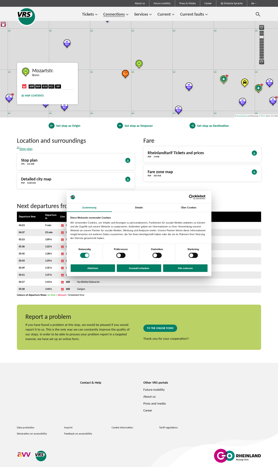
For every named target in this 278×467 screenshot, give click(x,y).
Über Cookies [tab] (188, 207)
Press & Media (187, 3)
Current (164, 14)
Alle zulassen (185, 268)
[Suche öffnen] (258, 14)
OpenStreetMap (242, 116)
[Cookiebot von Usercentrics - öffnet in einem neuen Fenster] (194, 197)
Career (208, 3)
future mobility (162, 3)
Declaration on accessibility (32, 433)
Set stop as (68, 125)
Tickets (88, 14)
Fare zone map (160, 171)
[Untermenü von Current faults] (206, 14)
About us (140, 3)
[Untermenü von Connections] (127, 14)
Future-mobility (154, 389)
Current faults (192, 14)
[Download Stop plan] (24, 148)
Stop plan (29, 160)
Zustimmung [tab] (89, 207)
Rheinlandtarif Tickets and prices (176, 152)
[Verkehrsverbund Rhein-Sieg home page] (26, 16)
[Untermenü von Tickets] (96, 14)
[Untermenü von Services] (150, 14)
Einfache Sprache (233, 3)
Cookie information (122, 427)
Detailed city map (36, 179)
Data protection (25, 427)
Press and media (154, 403)
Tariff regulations (168, 427)
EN (252, 3)
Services (141, 14)
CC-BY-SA (262, 116)
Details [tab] (139, 207)
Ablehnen (92, 268)
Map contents (34, 95)
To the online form (160, 328)
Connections (114, 14)
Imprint (68, 427)
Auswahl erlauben (139, 268)
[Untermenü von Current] (173, 14)
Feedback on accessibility (78, 433)
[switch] (120, 255)
